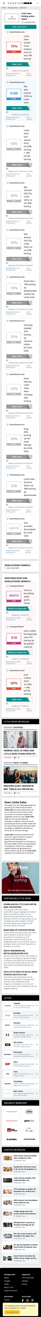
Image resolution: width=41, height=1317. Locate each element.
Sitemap (25, 1281)
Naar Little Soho (19, 27)
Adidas (6, 1278)
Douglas (7, 1281)
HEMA (6, 1284)
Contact (7, 1300)
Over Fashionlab (28, 1278)
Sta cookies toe (12, 1312)
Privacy (24, 1284)
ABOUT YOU (8, 1287)
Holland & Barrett (10, 1290)
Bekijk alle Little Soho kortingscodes (12, 74)
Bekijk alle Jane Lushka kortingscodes (13, 619)
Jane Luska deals (13, 568)
